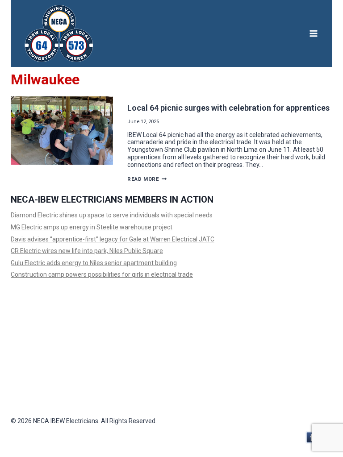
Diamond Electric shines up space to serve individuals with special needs (112, 215)
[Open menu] (313, 33)
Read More (147, 179)
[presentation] (62, 130)
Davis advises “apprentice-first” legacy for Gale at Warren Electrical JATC (112, 239)
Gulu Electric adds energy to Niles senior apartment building (94, 262)
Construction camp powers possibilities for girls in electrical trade (102, 274)
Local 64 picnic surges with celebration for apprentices (228, 107)
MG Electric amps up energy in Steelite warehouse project (91, 227)
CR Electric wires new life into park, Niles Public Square (87, 250)
